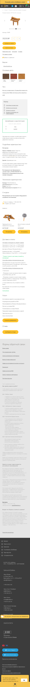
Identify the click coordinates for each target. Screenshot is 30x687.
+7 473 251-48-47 (8, 618)
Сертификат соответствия (12, 105)
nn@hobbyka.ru (7, 608)
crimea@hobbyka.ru (8, 599)
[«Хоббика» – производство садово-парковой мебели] (6, 6)
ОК (24, 680)
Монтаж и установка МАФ (8, 306)
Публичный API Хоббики (9, 570)
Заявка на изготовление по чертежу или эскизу (13, 363)
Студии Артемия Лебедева (10, 637)
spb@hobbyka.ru (7, 591)
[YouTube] (3, 646)
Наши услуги (7, 544)
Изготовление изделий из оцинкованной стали (13, 299)
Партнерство (7, 552)
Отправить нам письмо (9, 203)
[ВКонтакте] (7, 646)
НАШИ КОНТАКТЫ (8, 623)
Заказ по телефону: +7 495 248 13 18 (12, 202)
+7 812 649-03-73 (8, 593)
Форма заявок (5, 348)
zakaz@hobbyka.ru (16, 505)
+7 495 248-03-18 (8, 584)
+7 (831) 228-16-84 (8, 610)
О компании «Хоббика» (10, 549)
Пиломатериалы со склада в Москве (10, 308)
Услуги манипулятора (7, 315)
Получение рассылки (7, 378)
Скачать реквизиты (10, 320)
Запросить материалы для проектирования (12, 113)
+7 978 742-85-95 (8, 601)
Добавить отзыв (10, 332)
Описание (14, 51)
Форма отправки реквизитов (8, 359)
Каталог (6, 541)
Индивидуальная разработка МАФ (10, 301)
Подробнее (5, 290)
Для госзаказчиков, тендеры (8, 352)
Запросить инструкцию (11, 108)
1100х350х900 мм (7, 66)
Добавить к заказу (9, 43)
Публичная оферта (6, 671)
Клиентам (6, 547)
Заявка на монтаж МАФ (7, 371)
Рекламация (5, 367)
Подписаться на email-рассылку (9, 659)
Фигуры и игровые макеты (8, 90)
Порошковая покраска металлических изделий (13, 311)
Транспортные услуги (7, 313)
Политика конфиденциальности (9, 664)
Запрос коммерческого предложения (10, 355)
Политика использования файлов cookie (11, 673)
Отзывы (20, 51)
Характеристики (6, 51)
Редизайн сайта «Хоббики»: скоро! (15, 2)
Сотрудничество (8, 555)
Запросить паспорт (10, 110)
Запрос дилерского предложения (10, 374)
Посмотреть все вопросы (8, 532)
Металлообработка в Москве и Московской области (14, 304)
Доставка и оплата (7, 54)
